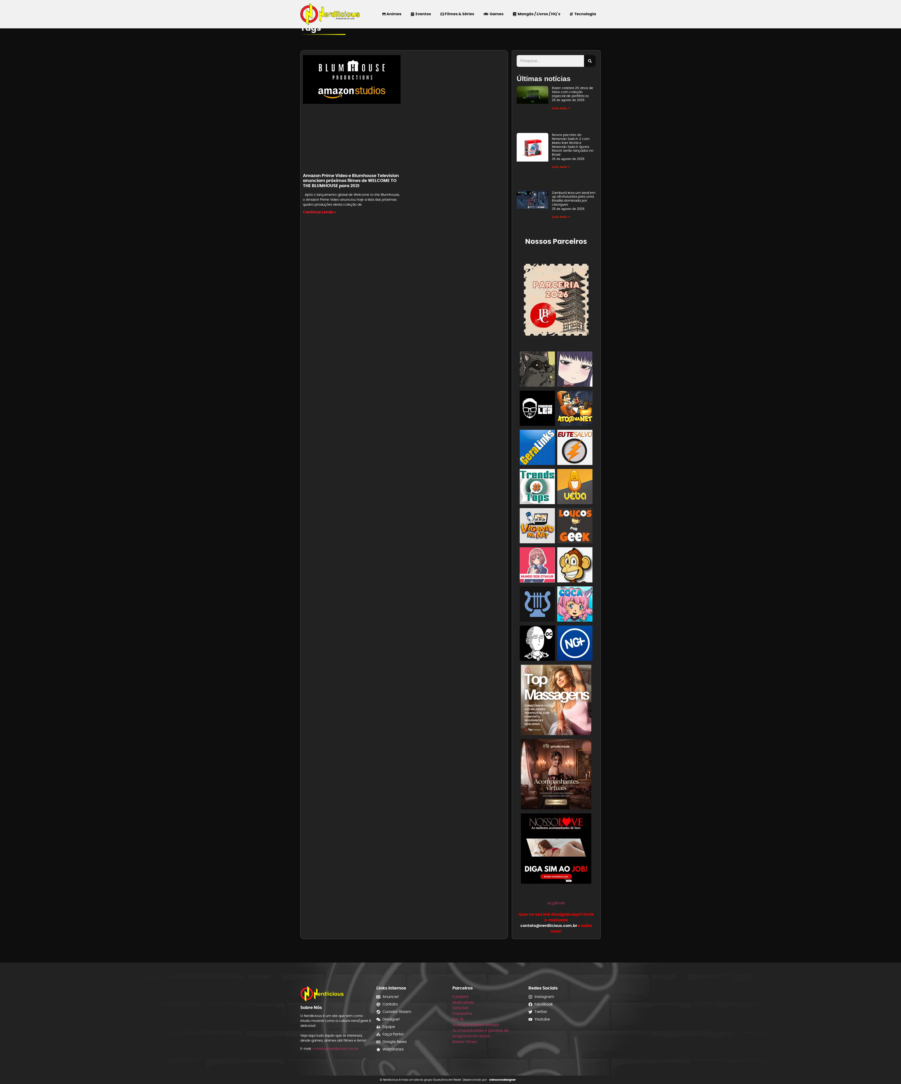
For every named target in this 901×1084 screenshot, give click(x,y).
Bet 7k (457, 1019)
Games (496, 14)
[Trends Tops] (537, 487)
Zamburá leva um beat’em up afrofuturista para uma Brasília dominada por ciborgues (573, 198)
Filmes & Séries (459, 14)
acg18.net (556, 903)
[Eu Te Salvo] (574, 448)
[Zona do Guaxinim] (537, 369)
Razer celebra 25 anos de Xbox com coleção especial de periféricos (572, 92)
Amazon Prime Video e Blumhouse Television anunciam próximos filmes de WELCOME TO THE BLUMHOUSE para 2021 (351, 181)
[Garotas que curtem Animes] (574, 604)
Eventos (422, 14)
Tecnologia (584, 14)
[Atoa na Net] (574, 409)
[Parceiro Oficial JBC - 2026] (556, 299)
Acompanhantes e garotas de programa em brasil (480, 1033)
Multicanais (463, 1002)
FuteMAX (460, 996)
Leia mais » (561, 108)
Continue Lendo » (319, 212)
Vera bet (460, 1008)
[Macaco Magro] (574, 565)
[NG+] (574, 644)
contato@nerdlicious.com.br (335, 1048)
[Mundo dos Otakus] (537, 565)
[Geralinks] (537, 448)
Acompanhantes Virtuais (475, 1024)
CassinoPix (462, 1013)
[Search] (590, 61)
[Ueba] (574, 487)
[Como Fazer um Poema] (537, 604)
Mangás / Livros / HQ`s (538, 14)
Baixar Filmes (464, 1041)
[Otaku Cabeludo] (537, 644)
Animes (393, 14)
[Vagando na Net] (537, 526)
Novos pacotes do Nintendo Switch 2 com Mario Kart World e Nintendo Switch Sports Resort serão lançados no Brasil (572, 144)
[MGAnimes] (574, 369)
